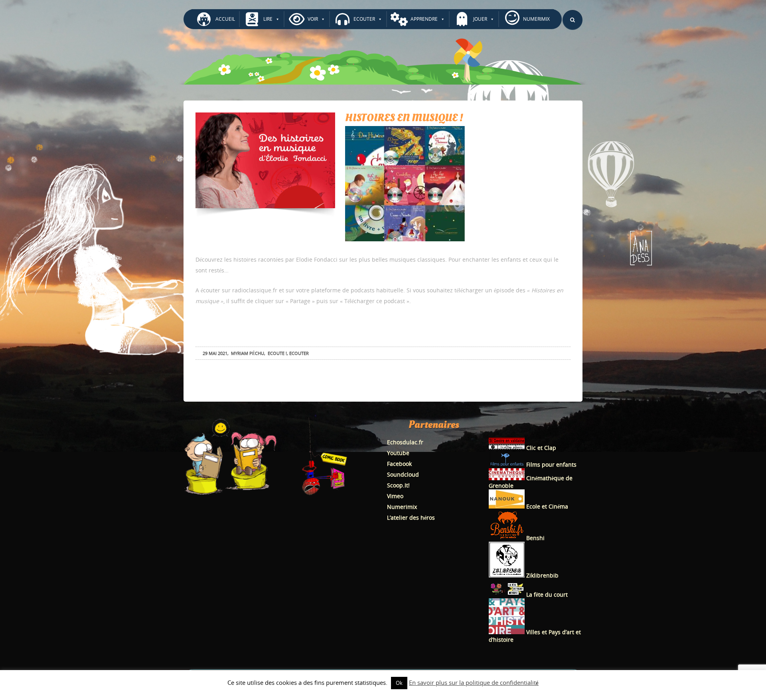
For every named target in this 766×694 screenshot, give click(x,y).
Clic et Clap (540, 447)
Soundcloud (403, 474)
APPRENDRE (424, 19)
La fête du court (546, 594)
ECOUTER (364, 19)
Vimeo (395, 496)
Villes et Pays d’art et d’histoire (535, 635)
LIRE (267, 19)
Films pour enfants (550, 464)
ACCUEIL (225, 19)
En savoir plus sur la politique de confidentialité (474, 682)
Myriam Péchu (247, 353)
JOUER (480, 19)
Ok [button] (399, 682)
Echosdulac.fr (405, 442)
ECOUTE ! (277, 353)
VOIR (313, 19)
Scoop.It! (398, 485)
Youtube (398, 453)
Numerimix (402, 507)
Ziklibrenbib (542, 575)
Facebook (399, 463)
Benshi (535, 538)
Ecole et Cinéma (546, 506)
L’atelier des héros (411, 517)
